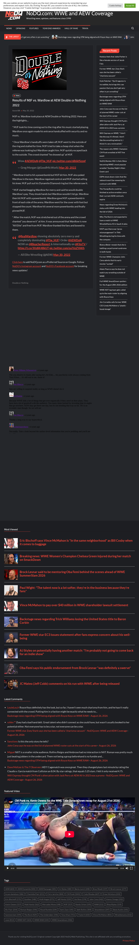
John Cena (96, 899)
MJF (68, 904)
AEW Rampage (47, 889)
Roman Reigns (28, 909)
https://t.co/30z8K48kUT (33, 248)
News (9, 28)
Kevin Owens (13, 904)
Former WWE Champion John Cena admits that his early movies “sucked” (112, 260)
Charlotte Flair (35, 894)
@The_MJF (45, 161)
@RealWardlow (27, 236)
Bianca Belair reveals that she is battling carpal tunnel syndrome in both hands (113, 248)
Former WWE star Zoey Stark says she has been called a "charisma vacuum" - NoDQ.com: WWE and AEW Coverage (67, 730)
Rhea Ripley (114, 904)
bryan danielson (14, 894)
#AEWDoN (31, 161)
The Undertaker (49, 915)
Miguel (11, 752)
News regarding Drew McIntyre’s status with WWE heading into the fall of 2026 (113, 208)
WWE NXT (24, 920)
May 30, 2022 (67, 167)
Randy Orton (83, 904)
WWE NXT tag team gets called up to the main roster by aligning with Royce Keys (113, 293)
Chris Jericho (55, 894)
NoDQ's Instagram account (26, 266)
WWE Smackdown (62, 920)
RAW (98, 904)
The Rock (30, 915)
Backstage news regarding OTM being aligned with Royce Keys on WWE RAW (69, 37)
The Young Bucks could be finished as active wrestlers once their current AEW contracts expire (113, 194)
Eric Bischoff (13, 899)
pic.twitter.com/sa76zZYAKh (66, 248)
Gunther (30, 899)
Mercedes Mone (51, 904)
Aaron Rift (16, 111)
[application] (69, 834)
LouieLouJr (13, 707)
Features (33, 28)
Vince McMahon (102, 915)
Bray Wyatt (100, 889)
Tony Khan (68, 915)
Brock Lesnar (118, 889)
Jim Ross (80, 899)
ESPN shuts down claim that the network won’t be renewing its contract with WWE (113, 180)
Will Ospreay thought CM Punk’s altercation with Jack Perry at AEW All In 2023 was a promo (113, 124)
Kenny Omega (114, 899)
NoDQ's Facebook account (60, 266)
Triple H (84, 915)
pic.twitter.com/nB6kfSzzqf (69, 161)
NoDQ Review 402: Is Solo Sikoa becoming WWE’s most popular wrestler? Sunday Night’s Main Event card (113, 166)
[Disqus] (51, 399)
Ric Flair (11, 909)
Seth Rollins (84, 909)
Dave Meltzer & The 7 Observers (24, 767)
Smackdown (102, 909)
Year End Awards (51, 28)
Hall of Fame (71, 28)
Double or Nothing (20, 283)
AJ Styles (65, 889)
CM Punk (73, 894)
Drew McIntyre (111, 894)
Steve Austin (120, 909)
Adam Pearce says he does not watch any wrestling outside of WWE (112, 272)
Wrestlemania (123, 915)
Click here (17, 262)
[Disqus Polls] (51, 327)
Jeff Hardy (64, 899)
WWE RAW (41, 920)
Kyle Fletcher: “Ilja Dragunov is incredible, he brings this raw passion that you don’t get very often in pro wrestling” (113, 86)
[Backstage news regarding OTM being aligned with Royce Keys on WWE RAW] (34, 36)
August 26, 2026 (99, 715)
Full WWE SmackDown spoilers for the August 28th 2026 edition (113, 283)
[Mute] (127, 868)
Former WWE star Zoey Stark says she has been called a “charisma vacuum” (112, 72)
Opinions (20, 28)
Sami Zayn (66, 909)
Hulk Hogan (46, 899)
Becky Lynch (82, 889)
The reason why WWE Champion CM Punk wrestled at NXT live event (113, 152)
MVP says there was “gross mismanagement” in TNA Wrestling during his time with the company (112, 234)
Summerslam (13, 915)
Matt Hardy (31, 904)
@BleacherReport (39, 244)
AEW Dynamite (26, 889)
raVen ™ (11, 722)
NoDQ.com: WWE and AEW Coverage (69, 13)
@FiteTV (80, 244)
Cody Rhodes (91, 894)
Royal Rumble (48, 909)
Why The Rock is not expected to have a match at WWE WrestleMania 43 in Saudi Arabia (113, 220)
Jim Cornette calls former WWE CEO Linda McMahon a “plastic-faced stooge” (113, 305)
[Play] (7, 868)
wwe (9, 920)
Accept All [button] (130, 5)
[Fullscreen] (131, 868)
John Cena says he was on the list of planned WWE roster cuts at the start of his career (113, 112)
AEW (9, 889)
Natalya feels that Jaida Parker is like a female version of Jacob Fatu (113, 60)
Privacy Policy (129, 940)
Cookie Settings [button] (115, 5)
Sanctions (12, 741)
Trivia (85, 28)
